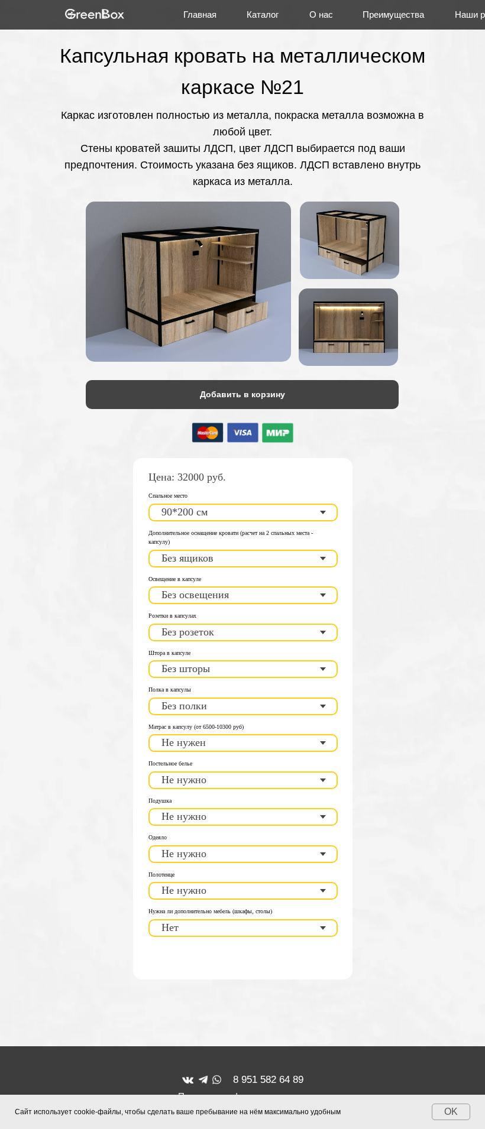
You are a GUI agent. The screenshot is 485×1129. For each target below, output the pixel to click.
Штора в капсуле (169, 653)
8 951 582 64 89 (268, 1079)
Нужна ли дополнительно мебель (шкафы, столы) (210, 911)
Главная (199, 14)
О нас (321, 14)
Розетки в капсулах (172, 615)
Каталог (263, 14)
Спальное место (167, 495)
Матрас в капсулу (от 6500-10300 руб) (196, 727)
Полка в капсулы (169, 689)
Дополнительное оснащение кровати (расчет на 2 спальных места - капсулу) (230, 538)
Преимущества (393, 14)
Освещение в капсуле (174, 579)
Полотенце (161, 874)
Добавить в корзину (242, 394)
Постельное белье (170, 763)
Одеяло (157, 837)
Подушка (160, 800)
